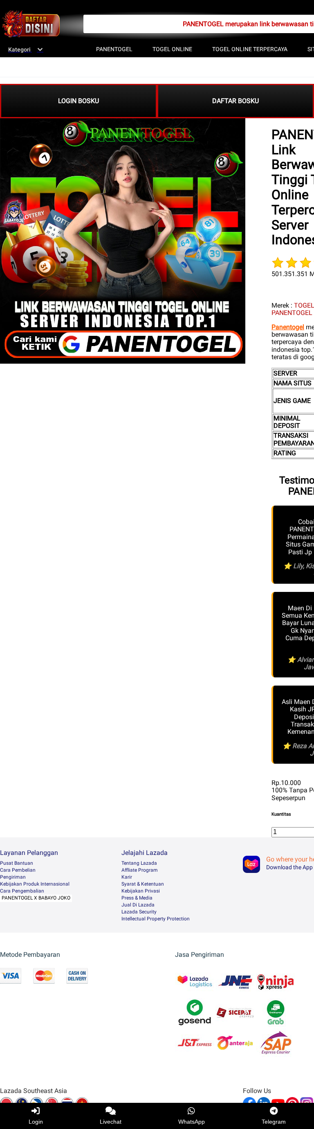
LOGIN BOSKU (78, 101)
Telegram (274, 1121)
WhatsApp (191, 1121)
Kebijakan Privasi (140, 891)
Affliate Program (139, 870)
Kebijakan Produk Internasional (35, 884)
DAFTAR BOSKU (235, 101)
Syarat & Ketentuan (142, 884)
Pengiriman (13, 877)
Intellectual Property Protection (155, 919)
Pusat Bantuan (16, 863)
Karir (126, 877)
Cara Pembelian (18, 870)
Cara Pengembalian (22, 891)
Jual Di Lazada (138, 905)
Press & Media (137, 898)
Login (36, 1121)
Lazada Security (139, 912)
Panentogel (287, 327)
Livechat (110, 1121)
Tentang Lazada (139, 863)
